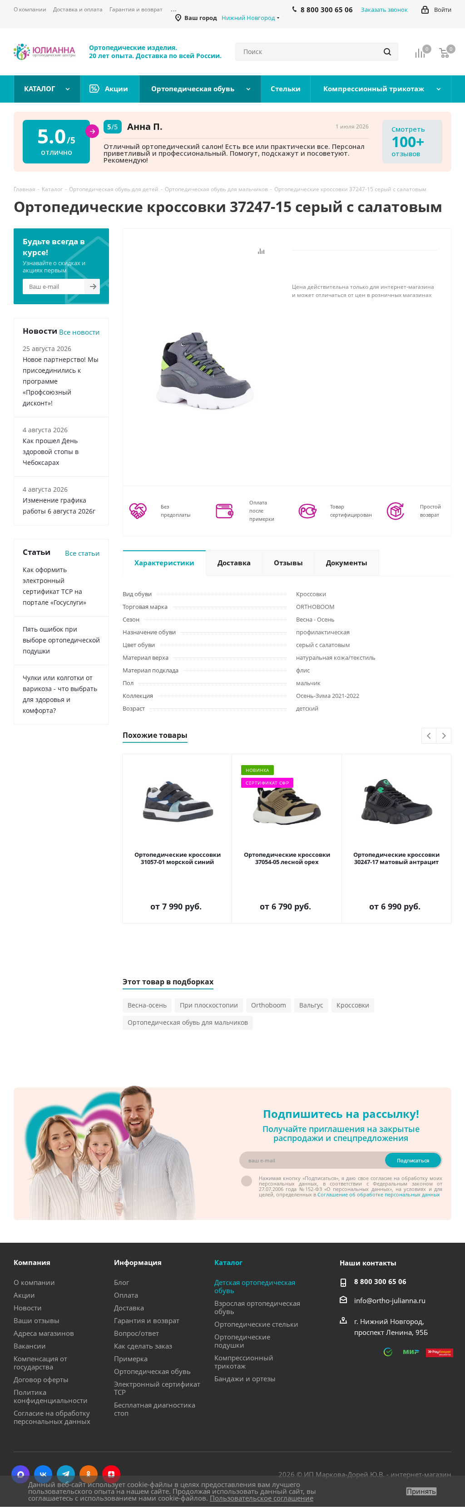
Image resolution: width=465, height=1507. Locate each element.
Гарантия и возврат (146, 1320)
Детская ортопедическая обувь (254, 1286)
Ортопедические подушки (242, 1340)
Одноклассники (88, 1474)
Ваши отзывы (36, 1320)
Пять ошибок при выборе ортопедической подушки (61, 640)
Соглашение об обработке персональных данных (378, 1194)
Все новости (79, 331)
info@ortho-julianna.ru (389, 1300)
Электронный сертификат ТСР (157, 1388)
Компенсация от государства (40, 1362)
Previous (429, 736)
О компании (34, 1282)
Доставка (129, 1307)
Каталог (228, 1262)
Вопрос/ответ (136, 1333)
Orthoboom (268, 1005)
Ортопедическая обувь (152, 1371)
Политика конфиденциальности (51, 1396)
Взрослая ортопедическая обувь (257, 1307)
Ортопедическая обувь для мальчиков (188, 1022)
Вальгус (311, 1005)
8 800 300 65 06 (380, 1281)
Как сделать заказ (143, 1345)
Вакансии (30, 1345)
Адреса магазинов (44, 1333)
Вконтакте (43, 1474)
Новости (28, 1307)
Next (443, 736)
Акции (24, 1294)
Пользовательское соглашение (261, 1497)
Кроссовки (352, 1005)
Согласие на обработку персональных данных (52, 1417)
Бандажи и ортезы (245, 1378)
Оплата (126, 1294)
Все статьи (82, 553)
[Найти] (387, 52)
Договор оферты (41, 1379)
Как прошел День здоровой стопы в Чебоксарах (51, 451)
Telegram (66, 1474)
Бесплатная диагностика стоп (154, 1409)
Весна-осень (147, 1005)
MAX (20, 1474)
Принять (421, 1491)
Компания (32, 1262)
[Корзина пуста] (444, 52)
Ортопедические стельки (256, 1324)
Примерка (131, 1358)
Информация (138, 1262)
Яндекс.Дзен (111, 1474)
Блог (121, 1282)
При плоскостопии (209, 1005)
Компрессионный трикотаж (243, 1361)
